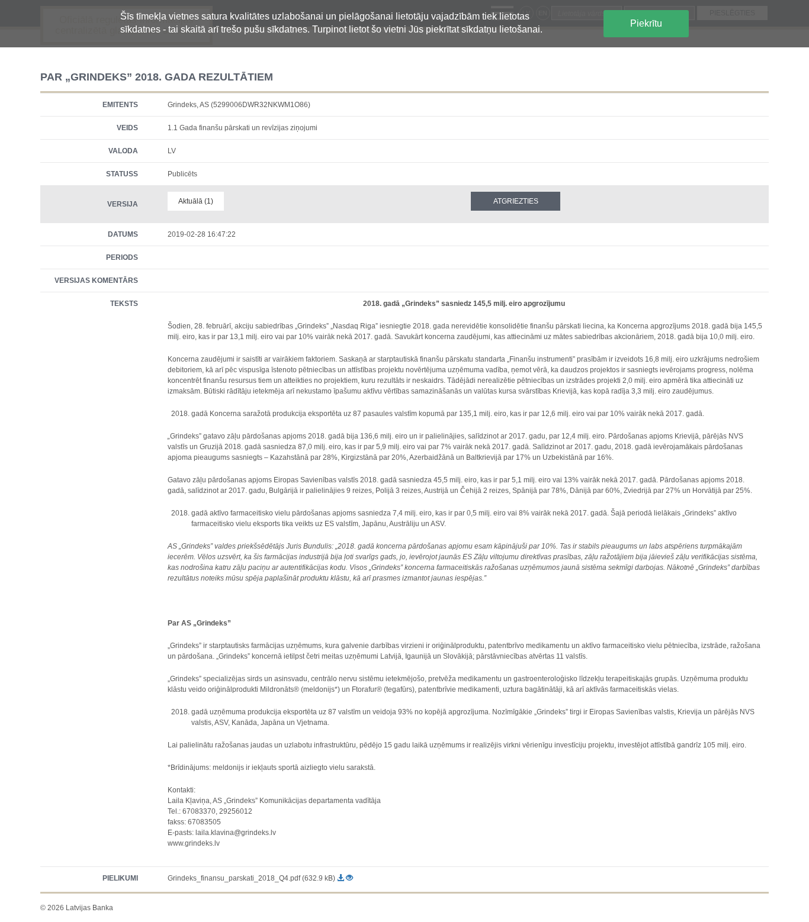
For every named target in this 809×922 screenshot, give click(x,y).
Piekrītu (646, 23)
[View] (349, 878)
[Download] (341, 878)
